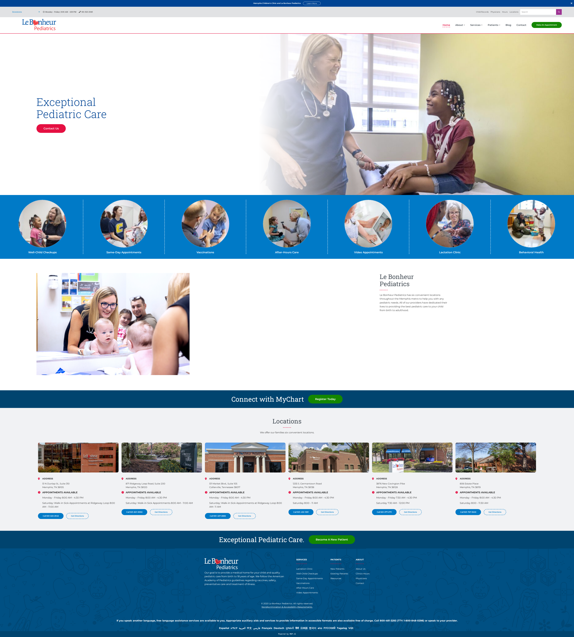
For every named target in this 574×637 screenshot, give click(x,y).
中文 (249, 628)
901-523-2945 (87, 12)
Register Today (325, 399)
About (459, 25)
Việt (350, 628)
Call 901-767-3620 (468, 512)
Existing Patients (339, 573)
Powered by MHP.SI (287, 634)
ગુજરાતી (290, 628)
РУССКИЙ (329, 628)
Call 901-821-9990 (134, 512)
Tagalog (342, 628)
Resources (335, 578)
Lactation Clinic (450, 252)
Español (224, 628)
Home (446, 25)
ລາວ (320, 628)
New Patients (337, 569)
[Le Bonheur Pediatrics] (39, 29)
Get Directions (77, 516)
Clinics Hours (363, 573)
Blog (508, 25)
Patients (493, 25)
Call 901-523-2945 (51, 516)
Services (475, 25)
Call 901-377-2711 (384, 512)
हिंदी (297, 628)
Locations (514, 12)
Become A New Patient (332, 539)
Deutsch (279, 628)
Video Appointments (368, 252)
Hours (505, 12)
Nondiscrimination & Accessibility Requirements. (287, 607)
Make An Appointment (546, 25)
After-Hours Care (287, 252)
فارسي (256, 628)
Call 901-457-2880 (218, 516)
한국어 (312, 628)
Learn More (312, 3)
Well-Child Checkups (42, 252)
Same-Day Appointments (123, 252)
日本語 (304, 628)
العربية (242, 628)
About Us (360, 569)
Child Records (482, 12)
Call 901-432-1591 (301, 512)
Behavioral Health (531, 252)
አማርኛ (234, 628)
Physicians (495, 12)
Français (267, 628)
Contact (521, 25)
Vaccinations (205, 252)
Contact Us (51, 128)
